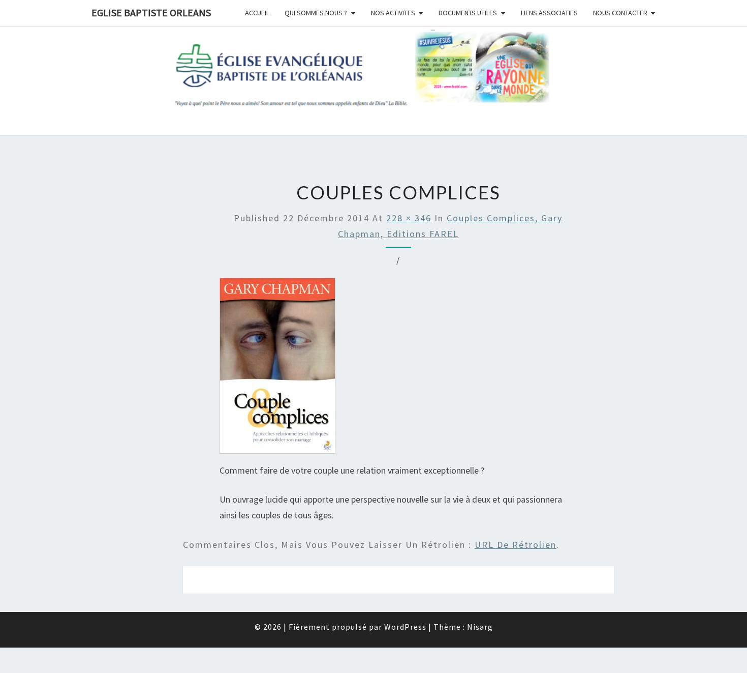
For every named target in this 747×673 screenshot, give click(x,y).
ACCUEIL (257, 12)
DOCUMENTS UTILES (468, 12)
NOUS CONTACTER (620, 12)
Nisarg (480, 627)
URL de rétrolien (515, 544)
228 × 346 (408, 218)
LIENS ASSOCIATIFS (549, 12)
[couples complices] (277, 369)
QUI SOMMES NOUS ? (316, 12)
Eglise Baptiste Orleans (151, 12)
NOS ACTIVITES (393, 12)
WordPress (405, 627)
